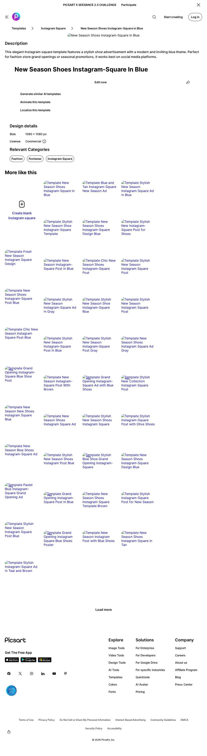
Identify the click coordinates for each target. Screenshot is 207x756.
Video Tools (116, 655)
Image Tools (117, 648)
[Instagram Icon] (31, 674)
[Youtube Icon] (54, 674)
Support (180, 648)
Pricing (140, 691)
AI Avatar (142, 684)
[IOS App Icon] (12, 661)
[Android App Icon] (28, 661)
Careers (180, 655)
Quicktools (143, 677)
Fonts (112, 691)
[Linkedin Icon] (43, 674)
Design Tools (117, 662)
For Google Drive (146, 662)
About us (181, 662)
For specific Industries (150, 670)
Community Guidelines (163, 719)
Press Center (183, 684)
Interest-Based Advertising (130, 719)
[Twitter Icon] (20, 674)
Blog (178, 677)
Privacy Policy (46, 719)
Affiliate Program (186, 670)
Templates (116, 677)
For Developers (146, 655)
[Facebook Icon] (9, 674)
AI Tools (114, 670)
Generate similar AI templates (40, 94)
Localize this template (35, 110)
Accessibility (114, 728)
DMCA (184, 719)
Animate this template (35, 102)
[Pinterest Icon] (65, 674)
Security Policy (93, 728)
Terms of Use (26, 719)
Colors (113, 684)
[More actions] (71, 190)
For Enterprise (145, 648)
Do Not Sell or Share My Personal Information (85, 719)
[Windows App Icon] (44, 661)
